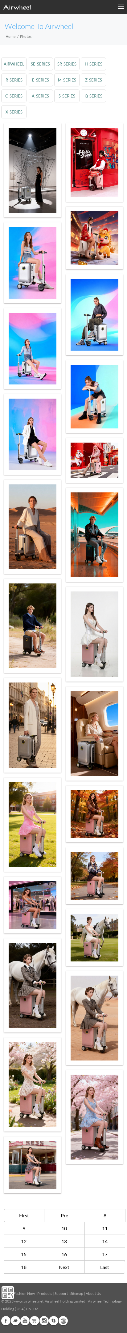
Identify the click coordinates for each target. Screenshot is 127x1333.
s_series (67, 96)
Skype (53, 1320)
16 (64, 1254)
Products (44, 1293)
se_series (40, 64)
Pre (64, 1215)
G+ (34, 1320)
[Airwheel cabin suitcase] (94, 162)
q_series (93, 96)
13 (64, 1241)
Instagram (44, 1320)
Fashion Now (24, 1293)
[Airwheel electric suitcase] (94, 238)
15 (24, 1254)
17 (105, 1254)
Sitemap (76, 1293)
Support (61, 1293)
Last (104, 1267)
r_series (14, 80)
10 (64, 1228)
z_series (93, 80)
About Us (93, 1293)
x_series (14, 111)
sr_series (66, 64)
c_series (14, 96)
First (24, 1215)
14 (105, 1241)
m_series (67, 80)
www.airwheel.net (28, 1301)
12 (24, 1241)
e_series (40, 80)
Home (10, 36)
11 (105, 1228)
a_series (40, 96)
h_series (93, 64)
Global (63, 1320)
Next (64, 1267)
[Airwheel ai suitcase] (32, 170)
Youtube (25, 1320)
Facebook (5, 1320)
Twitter (15, 1320)
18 (24, 1267)
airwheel (14, 64)
